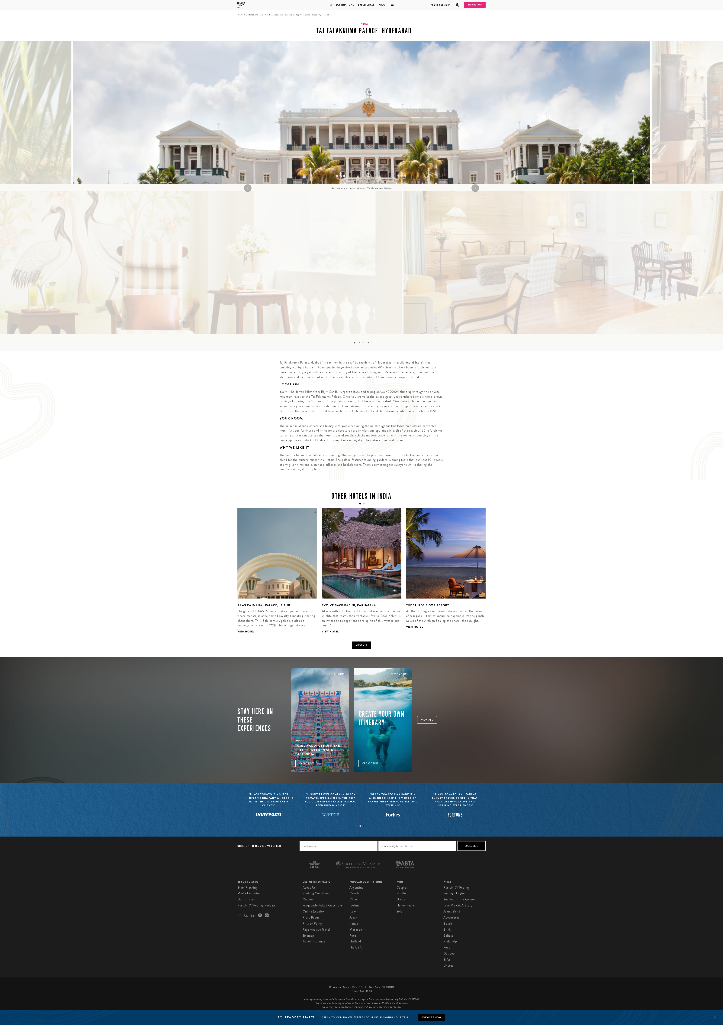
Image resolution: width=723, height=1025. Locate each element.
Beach (447, 923)
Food (446, 947)
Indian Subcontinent (277, 14)
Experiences (366, 5)
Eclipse (448, 935)
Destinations (345, 5)
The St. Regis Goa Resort (427, 605)
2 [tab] (363, 826)
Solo (400, 911)
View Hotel (245, 632)
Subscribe (471, 846)
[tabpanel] (361, 116)
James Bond (451, 911)
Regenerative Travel (316, 929)
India (291, 14)
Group (401, 899)
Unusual (449, 965)
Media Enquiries (248, 893)
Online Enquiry (313, 911)
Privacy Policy (313, 923)
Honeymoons (406, 905)
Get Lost (449, 953)
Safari (447, 959)
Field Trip (450, 941)
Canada (354, 893)
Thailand (355, 941)
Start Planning (247, 887)
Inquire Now (475, 5)
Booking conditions (316, 893)
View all (362, 645)
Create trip (370, 763)
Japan (353, 917)
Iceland (354, 905)
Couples (402, 887)
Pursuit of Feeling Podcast (256, 905)
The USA (355, 947)
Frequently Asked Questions (322, 905)
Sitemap (308, 935)
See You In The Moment (460, 899)
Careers (308, 899)
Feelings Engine (454, 893)
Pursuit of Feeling (456, 887)
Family (401, 893)
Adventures (451, 917)
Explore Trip (308, 763)
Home (240, 14)
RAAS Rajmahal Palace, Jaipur (263, 605)
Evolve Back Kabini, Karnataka (349, 605)
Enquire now (431, 1017)
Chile (353, 899)
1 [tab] (360, 826)
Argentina (356, 887)
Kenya (353, 923)
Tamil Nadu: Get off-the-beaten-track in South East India (318, 749)
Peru (352, 935)
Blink (447, 929)
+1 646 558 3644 (441, 5)
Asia (262, 14)
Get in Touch (246, 899)
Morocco (355, 929)
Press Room (311, 917)
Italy (352, 911)
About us (309, 887)
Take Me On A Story (457, 905)
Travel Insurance (314, 941)
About (383, 5)
